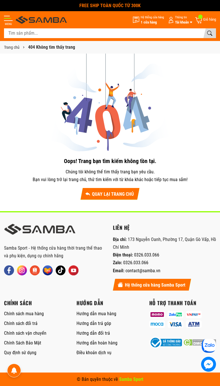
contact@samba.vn (142, 270)
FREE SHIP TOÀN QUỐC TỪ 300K (110, 5)
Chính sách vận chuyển (25, 333)
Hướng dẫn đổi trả (93, 333)
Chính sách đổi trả (21, 323)
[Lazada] (48, 270)
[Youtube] (73, 270)
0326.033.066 (146, 255)
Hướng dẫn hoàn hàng (96, 343)
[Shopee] (35, 270)
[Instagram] (22, 270)
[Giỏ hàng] (205, 19)
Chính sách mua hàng (24, 313)
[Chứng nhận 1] (165, 342)
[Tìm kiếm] (209, 33)
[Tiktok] (61, 270)
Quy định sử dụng (20, 352)
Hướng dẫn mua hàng (96, 313)
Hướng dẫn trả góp (93, 323)
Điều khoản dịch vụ (93, 352)
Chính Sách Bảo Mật (22, 343)
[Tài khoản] (179, 20)
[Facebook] (9, 270)
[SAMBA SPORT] (41, 20)
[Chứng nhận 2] (199, 342)
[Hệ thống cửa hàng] (148, 20)
